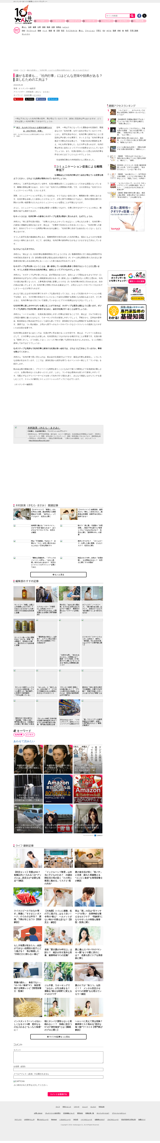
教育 (126, 31)
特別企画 (139, 20)
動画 (48, 27)
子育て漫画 (134, 31)
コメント (17, 1050)
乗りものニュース (42, 1119)
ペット (44, 31)
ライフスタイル (71, 31)
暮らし (24, 27)
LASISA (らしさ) (29, 1119)
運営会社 (80, 1113)
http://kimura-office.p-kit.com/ (39, 440)
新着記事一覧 (90, 1113)
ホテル (108, 31)
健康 (34, 27)
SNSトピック (74, 20)
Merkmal (54, 1119)
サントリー (26, 34)
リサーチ (91, 20)
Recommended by (88, 835)
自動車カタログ (100, 1119)
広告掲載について (68, 1113)
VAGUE (75, 1119)
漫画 (43, 27)
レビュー (66, 27)
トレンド (107, 20)
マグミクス (18, 1119)
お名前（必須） (20, 1066)
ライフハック (31, 31)
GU (104, 31)
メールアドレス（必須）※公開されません (31, 1074)
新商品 (58, 27)
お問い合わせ (38, 1113)
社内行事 (28, 95)
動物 (39, 31)
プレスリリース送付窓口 (53, 1113)
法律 (29, 27)
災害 (58, 31)
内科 (119, 31)
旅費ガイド (141, 1119)
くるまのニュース (65, 1119)
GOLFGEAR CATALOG (128, 1119)
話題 (53, 27)
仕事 (39, 27)
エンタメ (123, 20)
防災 (62, 31)
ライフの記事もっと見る (59, 1037)
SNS (23, 31)
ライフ (58, 20)
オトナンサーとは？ (103, 1113)
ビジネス (37, 95)
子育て (98, 31)
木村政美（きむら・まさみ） (44, 427)
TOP (42, 20)
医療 (114, 31)
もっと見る (59, 575)
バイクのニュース (86, 1119)
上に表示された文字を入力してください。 (31, 1085)
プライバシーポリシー (119, 1113)
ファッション (90, 31)
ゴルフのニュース (113, 1119)
